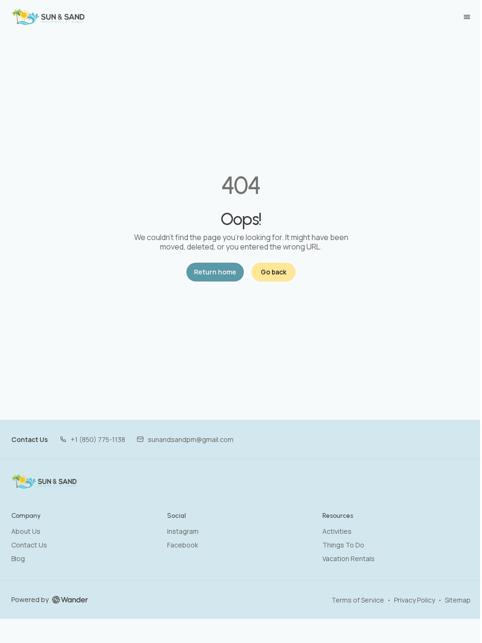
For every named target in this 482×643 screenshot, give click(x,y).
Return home (215, 271)
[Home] (44, 481)
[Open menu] (467, 17)
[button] (92, 439)
